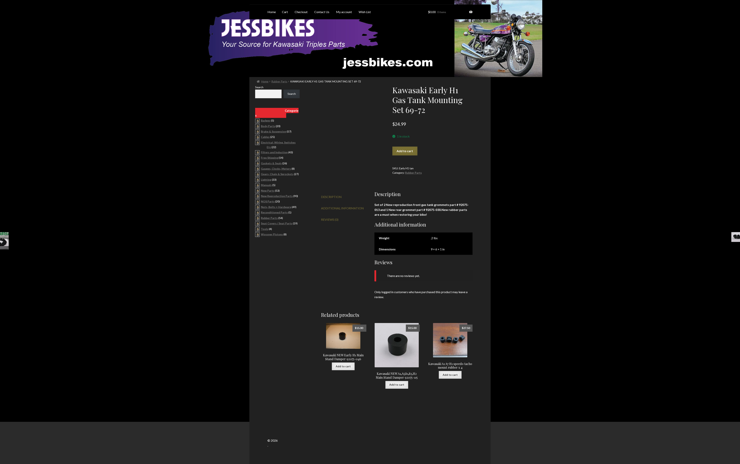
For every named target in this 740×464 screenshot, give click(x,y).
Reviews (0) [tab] (329, 219)
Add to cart (405, 151)
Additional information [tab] (342, 208)
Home (264, 81)
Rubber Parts (279, 81)
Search (259, 87)
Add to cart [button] (343, 366)
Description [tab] (331, 197)
